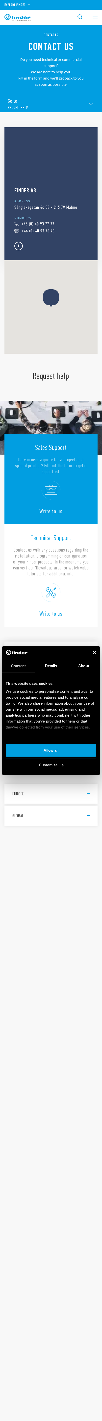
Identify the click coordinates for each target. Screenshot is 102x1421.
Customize (48, 765)
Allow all (51, 750)
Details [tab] (51, 666)
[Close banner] (94, 652)
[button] (51, 298)
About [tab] (83, 666)
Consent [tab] (18, 666)
